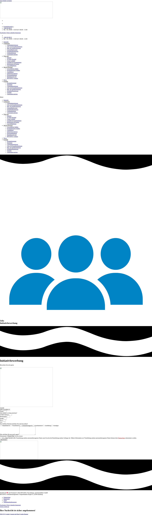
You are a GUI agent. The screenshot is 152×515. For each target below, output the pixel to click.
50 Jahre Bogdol (11, 59)
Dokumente (3, 436)
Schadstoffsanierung (12, 51)
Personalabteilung (12, 75)
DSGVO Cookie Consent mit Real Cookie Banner (14, 514)
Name (2, 411)
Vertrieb (9, 92)
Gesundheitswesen (12, 50)
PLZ (1, 420)
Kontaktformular (11, 83)
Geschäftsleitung (11, 65)
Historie (9, 57)
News (5, 80)
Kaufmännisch (39, 425)
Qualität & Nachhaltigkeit (14, 62)
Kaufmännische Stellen (13, 70)
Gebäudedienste (11, 53)
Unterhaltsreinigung (12, 45)
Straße (2, 418)
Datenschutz (121, 438)
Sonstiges (56, 425)
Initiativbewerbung (12, 73)
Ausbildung (10, 72)
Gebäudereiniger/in (27, 425)
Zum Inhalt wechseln (6, 0)
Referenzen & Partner (13, 64)
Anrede (2, 408)
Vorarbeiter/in (16, 425)
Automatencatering (12, 54)
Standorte (9, 84)
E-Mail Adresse (4, 414)
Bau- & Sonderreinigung (14, 48)
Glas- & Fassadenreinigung (14, 46)
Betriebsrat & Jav (12, 76)
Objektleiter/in (6, 425)
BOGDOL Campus (12, 78)
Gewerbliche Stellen (12, 69)
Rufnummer (3, 416)
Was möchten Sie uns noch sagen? (9, 434)
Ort (1, 422)
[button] (76, 97)
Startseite (6, 42)
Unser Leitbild (11, 61)
